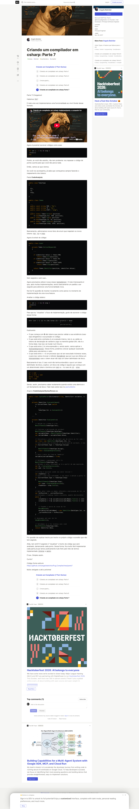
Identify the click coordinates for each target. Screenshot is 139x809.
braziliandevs (44, 59)
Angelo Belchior (36, 39)
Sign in (66, 715)
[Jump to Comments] (17, 63)
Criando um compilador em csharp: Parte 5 (107, 61)
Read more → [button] (32, 779)
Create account (117, 2)
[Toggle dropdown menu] (86, 604)
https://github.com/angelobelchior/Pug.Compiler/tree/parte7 (49, 566)
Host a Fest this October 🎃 (107, 101)
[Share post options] (17, 81)
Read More (31, 689)
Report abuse (62, 718)
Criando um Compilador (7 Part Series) (51, 67)
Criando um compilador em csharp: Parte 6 (107, 55)
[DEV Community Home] (17, 2)
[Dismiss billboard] (125, 795)
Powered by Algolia (69, 2)
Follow (109, 14)
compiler (53, 59)
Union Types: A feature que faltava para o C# (107, 47)
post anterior (70, 387)
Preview (42, 711)
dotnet (36, 59)
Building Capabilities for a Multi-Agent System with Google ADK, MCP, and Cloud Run (57, 762)
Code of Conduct (52, 718)
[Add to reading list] (17, 69)
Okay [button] (23, 806)
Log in (107, 2)
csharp (30, 59)
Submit (33, 711)
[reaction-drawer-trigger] (18, 56)
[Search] (22, 2)
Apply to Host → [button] (101, 114)
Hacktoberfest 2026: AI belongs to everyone (53, 670)
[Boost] (17, 75)
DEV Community (45, 793)
